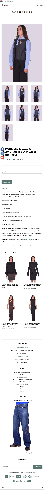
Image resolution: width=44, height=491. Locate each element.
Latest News (22, 397)
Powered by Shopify (30, 472)
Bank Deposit (22, 374)
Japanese (11, 1)
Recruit (22, 391)
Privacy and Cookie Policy (22, 384)
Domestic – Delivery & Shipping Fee (22, 381)
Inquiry (22, 386)
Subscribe (38, 466)
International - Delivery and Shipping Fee (22, 379)
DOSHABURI (21, 472)
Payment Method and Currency (22, 372)
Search (22, 389)
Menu (6, 5)
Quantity (4, 172)
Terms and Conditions (22, 377)
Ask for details (15, 212)
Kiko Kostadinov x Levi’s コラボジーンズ (22, 400)
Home (3, 20)
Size (3, 164)
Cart (40, 5)
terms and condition (28, 239)
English (4, 1)
